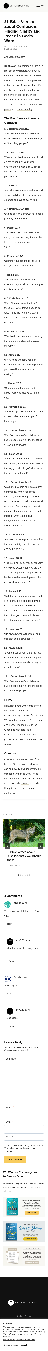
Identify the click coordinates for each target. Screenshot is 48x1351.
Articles (28, 1316)
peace (7, 109)
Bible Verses (10, 49)
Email (9, 1121)
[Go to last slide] (7, 846)
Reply (9, 924)
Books (19, 1316)
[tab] (18, 875)
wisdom (19, 75)
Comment (11, 1058)
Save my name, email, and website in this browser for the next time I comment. (25, 1148)
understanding (25, 109)
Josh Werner (22, 46)
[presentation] (24, 833)
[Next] (40, 846)
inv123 (20, 940)
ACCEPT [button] (25, 1345)
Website (9, 1136)
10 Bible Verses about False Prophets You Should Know (23, 856)
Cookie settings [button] (11, 1345)
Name (9, 1107)
